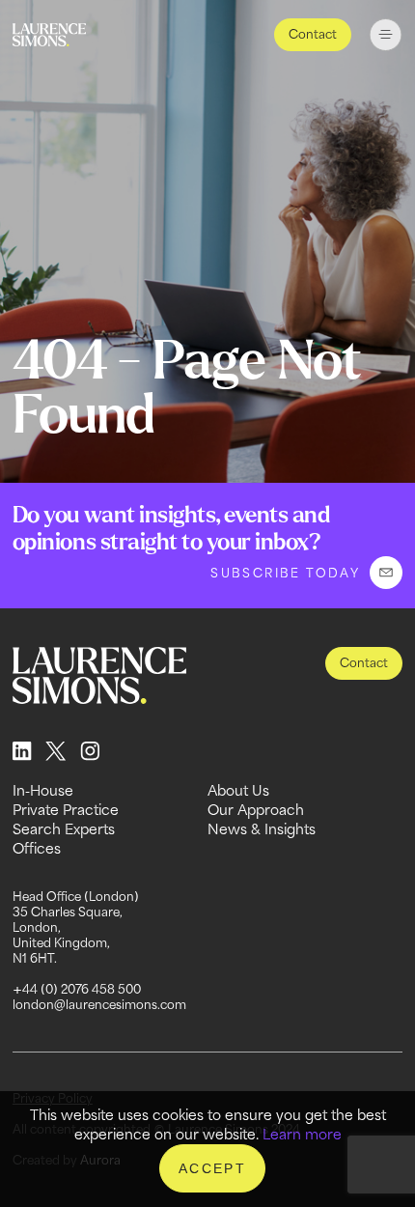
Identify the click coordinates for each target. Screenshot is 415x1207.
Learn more (302, 1134)
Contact (313, 34)
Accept (212, 1168)
